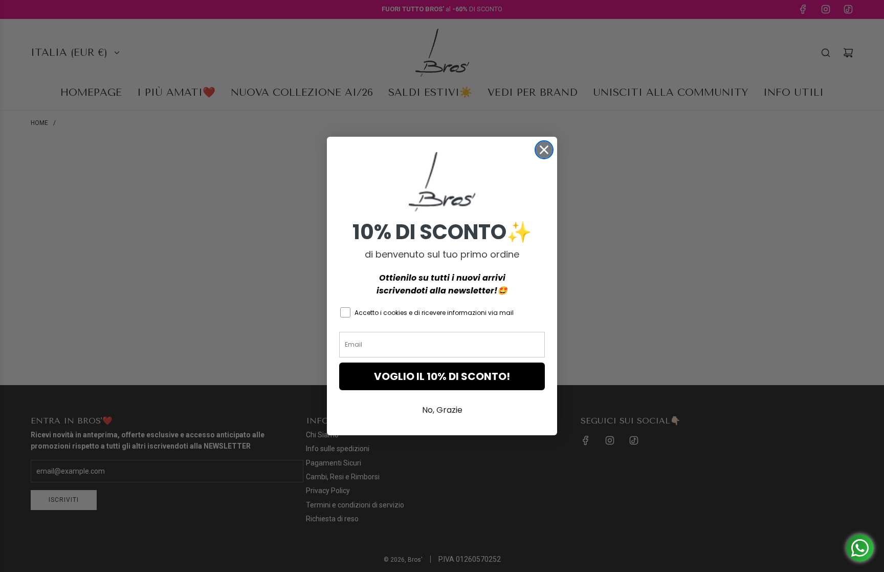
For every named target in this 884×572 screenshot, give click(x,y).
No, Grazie (442, 410)
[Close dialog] (544, 150)
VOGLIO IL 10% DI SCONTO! (442, 376)
